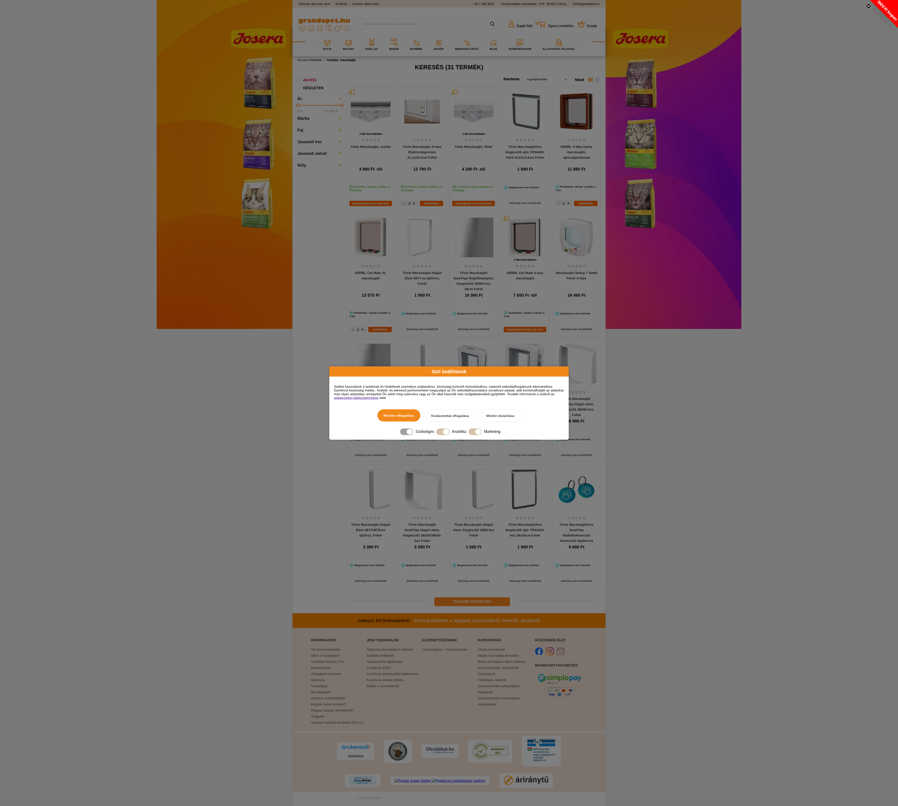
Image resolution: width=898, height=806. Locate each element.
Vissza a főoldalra (309, 60)
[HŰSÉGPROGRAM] (520, 37)
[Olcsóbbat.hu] (440, 751)
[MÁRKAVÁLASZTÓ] (466, 37)
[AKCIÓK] (438, 37)
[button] (884, 14)
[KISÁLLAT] (372, 37)
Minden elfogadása (399, 415)
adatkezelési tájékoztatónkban (356, 397)
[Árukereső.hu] (356, 749)
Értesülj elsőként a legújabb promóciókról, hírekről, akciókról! (449, 620)
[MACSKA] (348, 37)
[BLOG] (493, 37)
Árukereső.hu (355, 755)
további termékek (472, 602)
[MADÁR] (394, 37)
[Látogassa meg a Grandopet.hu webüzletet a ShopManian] (363, 781)
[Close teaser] (868, 6)
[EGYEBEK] (416, 37)
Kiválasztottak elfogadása (450, 415)
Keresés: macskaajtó (341, 60)
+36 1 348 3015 (483, 4)
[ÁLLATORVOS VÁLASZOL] (559, 37)
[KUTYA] (327, 37)
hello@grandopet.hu (586, 4)
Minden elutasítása (500, 415)
